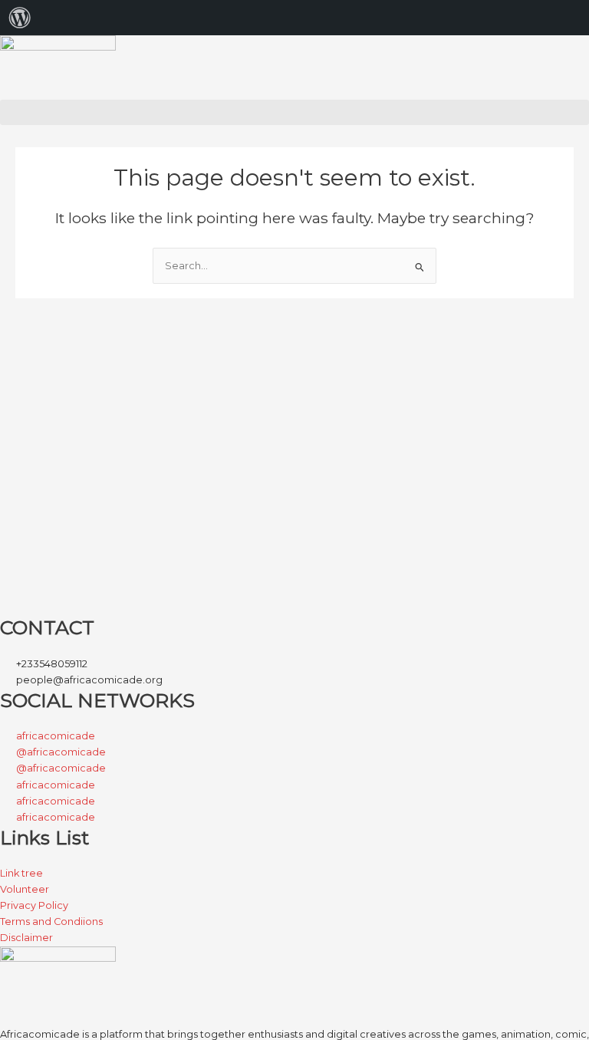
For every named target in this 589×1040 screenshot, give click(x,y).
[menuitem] (20, 17)
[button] (294, 112)
